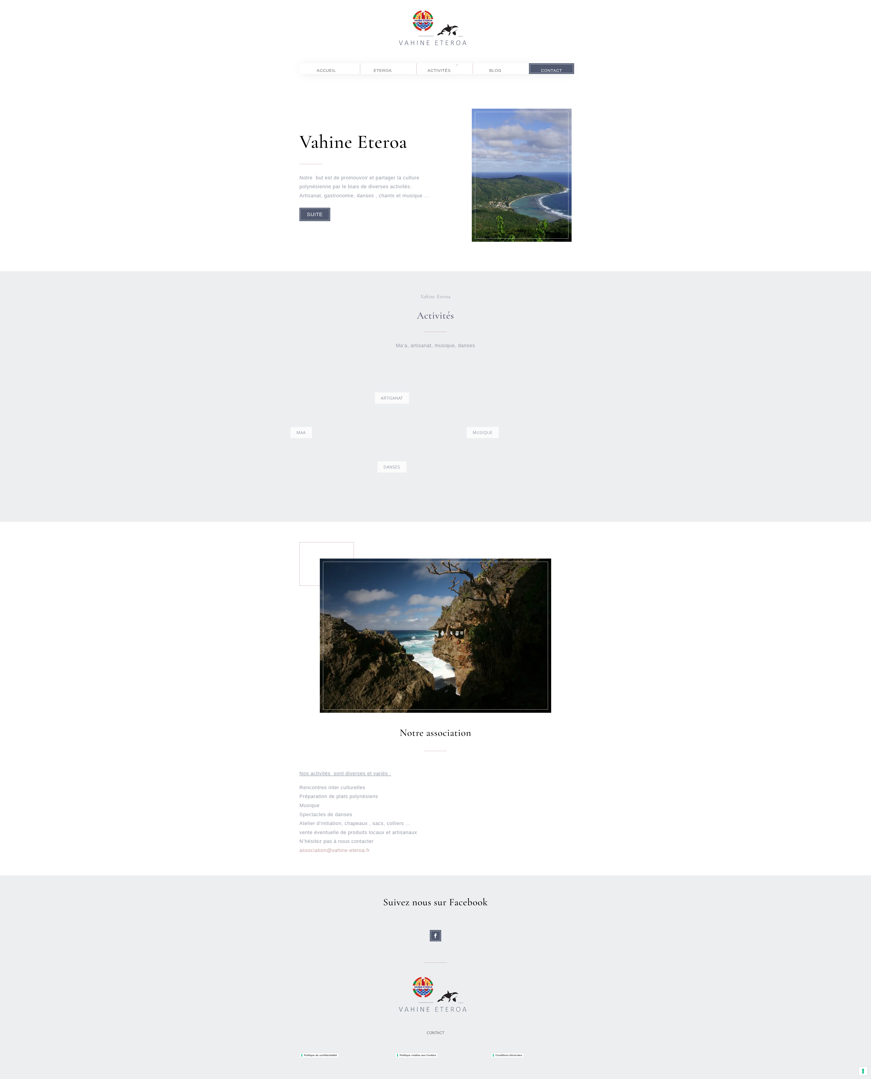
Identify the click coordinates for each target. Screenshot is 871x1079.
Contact (551, 70)
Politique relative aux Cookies (418, 1055)
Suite (315, 214)
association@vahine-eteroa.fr (334, 850)
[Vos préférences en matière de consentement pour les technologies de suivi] (863, 1071)
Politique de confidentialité (320, 1055)
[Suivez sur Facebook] (435, 935)
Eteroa (383, 70)
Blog (495, 70)
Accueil (326, 70)
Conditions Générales (508, 1055)
